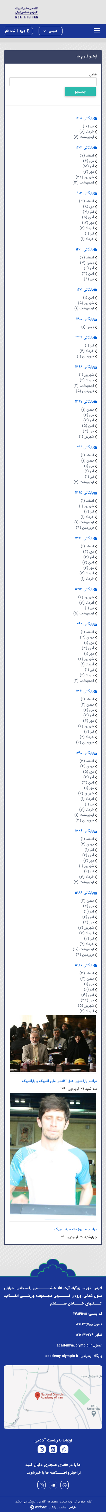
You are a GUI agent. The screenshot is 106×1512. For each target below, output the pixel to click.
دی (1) (89, 466)
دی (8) (88, 206)
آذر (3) (88, 420)
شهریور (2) (86, 597)
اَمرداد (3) (86, 602)
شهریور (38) (85, 177)
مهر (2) (88, 172)
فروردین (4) (85, 528)
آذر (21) (88, 212)
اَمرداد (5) (87, 228)
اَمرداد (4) (87, 1011)
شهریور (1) (86, 375)
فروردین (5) (85, 391)
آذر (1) (89, 471)
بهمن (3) (87, 263)
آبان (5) (88, 217)
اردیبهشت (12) (83, 182)
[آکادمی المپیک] (53, 12)
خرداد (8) (87, 131)
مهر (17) (88, 222)
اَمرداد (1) (87, 664)
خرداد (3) (86, 809)
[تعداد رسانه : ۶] (53, 1156)
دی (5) (88, 772)
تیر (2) (89, 511)
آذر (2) (89, 268)
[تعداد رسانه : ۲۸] (53, 1043)
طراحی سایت (67, 1507)
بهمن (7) (87, 978)
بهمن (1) (87, 327)
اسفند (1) (87, 455)
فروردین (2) (85, 742)
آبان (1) (88, 297)
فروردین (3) (85, 820)
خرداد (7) (87, 944)
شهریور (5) (86, 303)
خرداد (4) (87, 351)
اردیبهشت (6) (84, 137)
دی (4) (88, 161)
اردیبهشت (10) (83, 949)
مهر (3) (88, 431)
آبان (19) (87, 995)
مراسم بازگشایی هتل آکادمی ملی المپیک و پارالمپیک (59, 1081)
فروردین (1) (85, 356)
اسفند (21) (86, 201)
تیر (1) (89, 233)
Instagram (41, 1485)
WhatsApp (64, 1485)
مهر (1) (89, 653)
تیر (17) (88, 126)
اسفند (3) (87, 761)
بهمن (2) (87, 704)
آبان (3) (88, 273)
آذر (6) (89, 989)
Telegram (53, 1485)
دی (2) (88, 415)
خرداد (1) (87, 239)
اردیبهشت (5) (83, 613)
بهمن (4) (87, 766)
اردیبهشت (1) (84, 308)
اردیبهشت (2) (84, 385)
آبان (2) (88, 562)
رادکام (52, 1507)
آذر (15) (88, 166)
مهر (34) (87, 1000)
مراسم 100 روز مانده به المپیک (76, 1229)
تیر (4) (89, 279)
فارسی (52, 31)
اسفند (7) (87, 155)
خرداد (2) (87, 380)
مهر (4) (88, 721)
